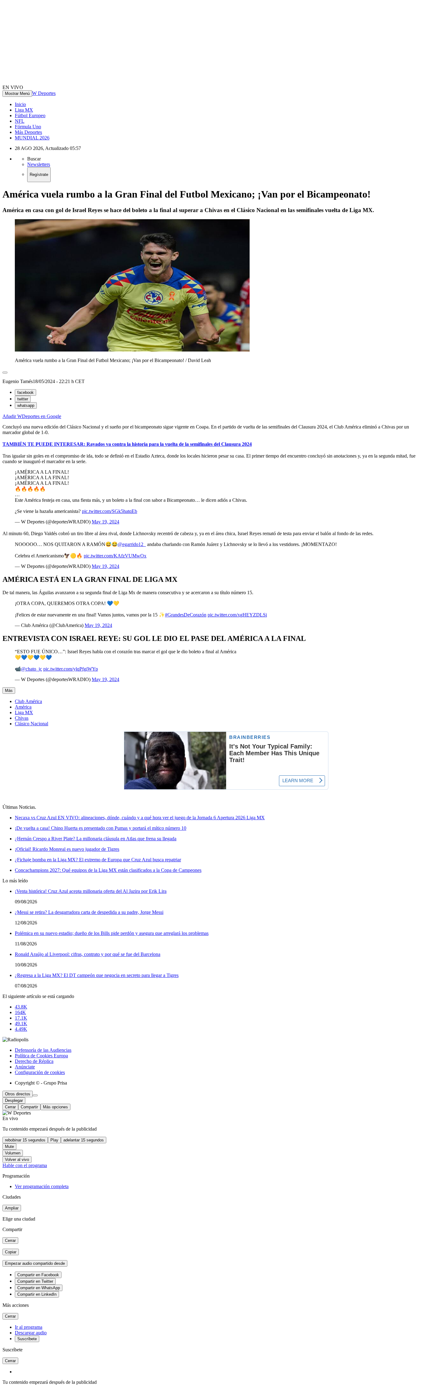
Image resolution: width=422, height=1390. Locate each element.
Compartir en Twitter (35, 1281)
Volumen (12, 1153)
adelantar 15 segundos (83, 1140)
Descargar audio (31, 1332)
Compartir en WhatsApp (38, 1288)
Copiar (10, 1252)
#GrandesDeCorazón (185, 614)
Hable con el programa (24, 1165)
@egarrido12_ (132, 544)
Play (54, 1140)
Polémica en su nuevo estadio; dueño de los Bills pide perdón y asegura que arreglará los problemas (112, 933)
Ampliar (12, 1208)
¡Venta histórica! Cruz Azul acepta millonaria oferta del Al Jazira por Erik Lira (91, 891)
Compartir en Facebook (38, 1275)
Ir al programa (28, 1327)
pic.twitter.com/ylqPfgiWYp (70, 669)
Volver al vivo (17, 1159)
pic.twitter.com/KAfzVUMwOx (115, 555)
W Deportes (44, 93)
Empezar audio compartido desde (35, 1263)
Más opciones (55, 1107)
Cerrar (10, 1107)
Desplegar (14, 1100)
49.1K (21, 1023)
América (23, 707)
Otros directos (17, 1094)
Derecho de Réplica (34, 1061)
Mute (9, 1146)
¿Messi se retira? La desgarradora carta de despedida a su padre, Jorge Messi (89, 912)
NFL (19, 121)
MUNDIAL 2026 (32, 137)
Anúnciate (25, 1066)
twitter (22, 399)
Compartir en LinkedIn (37, 1294)
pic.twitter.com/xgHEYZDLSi (237, 614)
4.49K (21, 1029)
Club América (28, 701)
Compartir (29, 1107)
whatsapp (25, 405)
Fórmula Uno (28, 126)
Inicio (20, 104)
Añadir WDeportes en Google (31, 416)
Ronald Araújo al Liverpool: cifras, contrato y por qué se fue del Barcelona (87, 954)
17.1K (21, 1018)
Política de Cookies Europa (41, 1055)
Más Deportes (28, 132)
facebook (25, 392)
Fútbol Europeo (30, 115)
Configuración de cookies (40, 1072)
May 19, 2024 (105, 521)
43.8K (21, 1006)
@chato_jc (31, 669)
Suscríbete (27, 1339)
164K (20, 1012)
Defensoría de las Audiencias (43, 1050)
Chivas (21, 718)
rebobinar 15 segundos (25, 1140)
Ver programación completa (42, 1186)
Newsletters (38, 164)
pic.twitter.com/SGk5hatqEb (109, 511)
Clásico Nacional (31, 723)
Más (9, 690)
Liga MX (24, 110)
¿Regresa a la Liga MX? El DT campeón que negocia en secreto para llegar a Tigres (97, 975)
